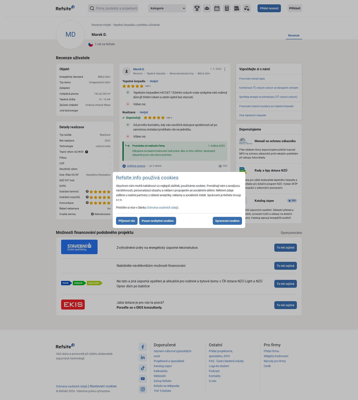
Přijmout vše (127, 220)
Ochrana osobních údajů (162, 207)
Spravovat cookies (227, 220)
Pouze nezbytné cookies (158, 220)
